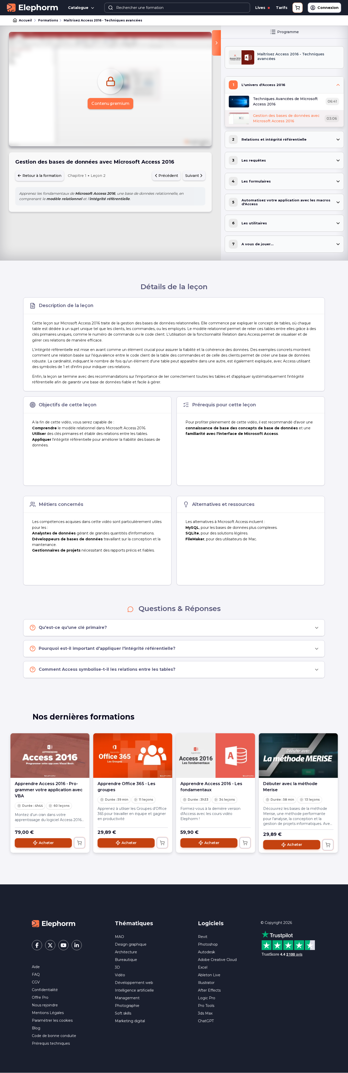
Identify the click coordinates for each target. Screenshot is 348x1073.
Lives (260, 7)
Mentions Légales (48, 1012)
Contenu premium (110, 103)
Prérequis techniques (51, 1043)
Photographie (127, 1005)
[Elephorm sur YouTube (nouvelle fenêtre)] (63, 945)
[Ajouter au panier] (79, 842)
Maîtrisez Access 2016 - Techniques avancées (103, 20)
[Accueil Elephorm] (53, 923)
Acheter (46, 842)
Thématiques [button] (134, 923)
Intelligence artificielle (134, 990)
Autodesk (206, 952)
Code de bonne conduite (54, 1035)
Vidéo (120, 975)
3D (117, 967)
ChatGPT (206, 1021)
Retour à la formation (41, 175)
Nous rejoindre (45, 1005)
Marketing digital (130, 1021)
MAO (119, 936)
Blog (36, 1028)
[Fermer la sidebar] (216, 43)
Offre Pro (40, 997)
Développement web (134, 982)
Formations (48, 20)
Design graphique (130, 944)
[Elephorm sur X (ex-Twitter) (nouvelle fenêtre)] (50, 945)
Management (127, 998)
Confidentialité (45, 989)
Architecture (126, 952)
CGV (36, 982)
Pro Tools (206, 1005)
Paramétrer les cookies (52, 1020)
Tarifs (281, 7)
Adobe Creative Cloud (217, 959)
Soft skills (123, 1013)
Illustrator (206, 982)
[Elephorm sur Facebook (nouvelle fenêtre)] (37, 945)
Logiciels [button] (211, 923)
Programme (288, 32)
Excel (202, 967)
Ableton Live (209, 975)
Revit (202, 936)
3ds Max (205, 1013)
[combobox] (177, 8)
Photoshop (208, 944)
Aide (36, 967)
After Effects (209, 990)
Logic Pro (206, 998)
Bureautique (126, 959)
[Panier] (297, 8)
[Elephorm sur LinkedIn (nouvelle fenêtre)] (77, 945)
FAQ (36, 974)
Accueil (25, 20)
